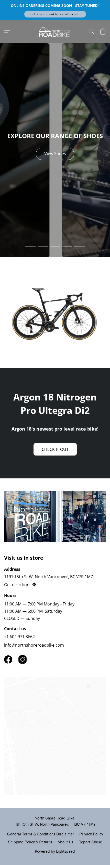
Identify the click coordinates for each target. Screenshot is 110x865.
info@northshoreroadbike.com (34, 645)
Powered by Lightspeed (55, 851)
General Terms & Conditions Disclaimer (40, 834)
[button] (55, 14)
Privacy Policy (91, 834)
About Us (65, 842)
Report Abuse (90, 842)
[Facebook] (8, 659)
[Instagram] (22, 659)
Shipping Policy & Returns (30, 842)
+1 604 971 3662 (19, 636)
